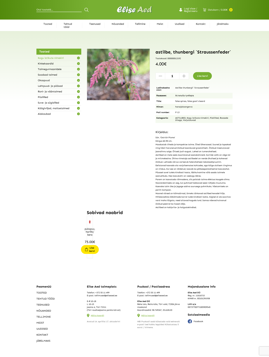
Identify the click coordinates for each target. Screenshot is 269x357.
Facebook (198, 321)
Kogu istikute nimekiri (51, 58)
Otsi (87, 9)
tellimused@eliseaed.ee (105, 295)
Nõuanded (118, 23)
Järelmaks (223, 23)
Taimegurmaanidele (50, 69)
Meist (160, 23)
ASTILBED (180, 118)
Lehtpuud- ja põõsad (50, 85)
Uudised (179, 23)
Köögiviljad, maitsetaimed (53, 108)
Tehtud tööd (68, 25)
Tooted (47, 23)
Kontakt (201, 23)
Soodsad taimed (47, 74)
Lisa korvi (202, 76)
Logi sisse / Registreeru (190, 9)
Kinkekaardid (46, 63)
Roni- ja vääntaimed (50, 91)
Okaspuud (44, 80)
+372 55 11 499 (102, 292)
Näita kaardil (97, 315)
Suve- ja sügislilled (48, 102)
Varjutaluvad (189, 120)
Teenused (94, 23)
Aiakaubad (44, 113)
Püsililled (43, 97)
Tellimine (140, 23)
